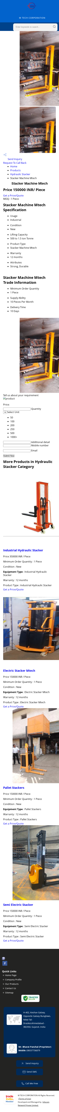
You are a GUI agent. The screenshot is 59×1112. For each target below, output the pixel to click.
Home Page (10, 975)
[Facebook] (4, 964)
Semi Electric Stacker (18, 905)
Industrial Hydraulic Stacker (23, 550)
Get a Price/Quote (13, 195)
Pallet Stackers (13, 788)
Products (15, 170)
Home (13, 166)
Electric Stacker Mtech (19, 670)
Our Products (12, 983)
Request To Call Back (14, 162)
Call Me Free (31, 1083)
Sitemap (9, 992)
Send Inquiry (14, 159)
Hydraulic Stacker (20, 174)
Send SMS (32, 1071)
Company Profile (13, 979)
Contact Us (10, 988)
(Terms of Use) (24, 1098)
